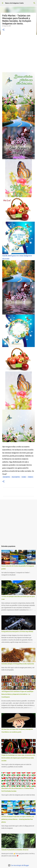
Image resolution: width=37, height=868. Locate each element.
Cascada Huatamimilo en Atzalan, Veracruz (14, 849)
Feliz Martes (16, 477)
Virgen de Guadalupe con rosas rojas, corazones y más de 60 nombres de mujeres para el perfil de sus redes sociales (18, 757)
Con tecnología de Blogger (19, 865)
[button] (3, 30)
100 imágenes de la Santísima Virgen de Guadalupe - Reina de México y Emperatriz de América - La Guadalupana (17, 694)
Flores (24, 477)
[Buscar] (34, 3)
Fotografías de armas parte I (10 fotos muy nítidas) (17, 631)
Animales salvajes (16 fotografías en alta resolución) (17, 664)
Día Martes (6, 477)
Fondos (30, 477)
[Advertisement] (18, 52)
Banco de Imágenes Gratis (14, 3)
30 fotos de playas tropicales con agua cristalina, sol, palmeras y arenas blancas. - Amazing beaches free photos (17, 819)
